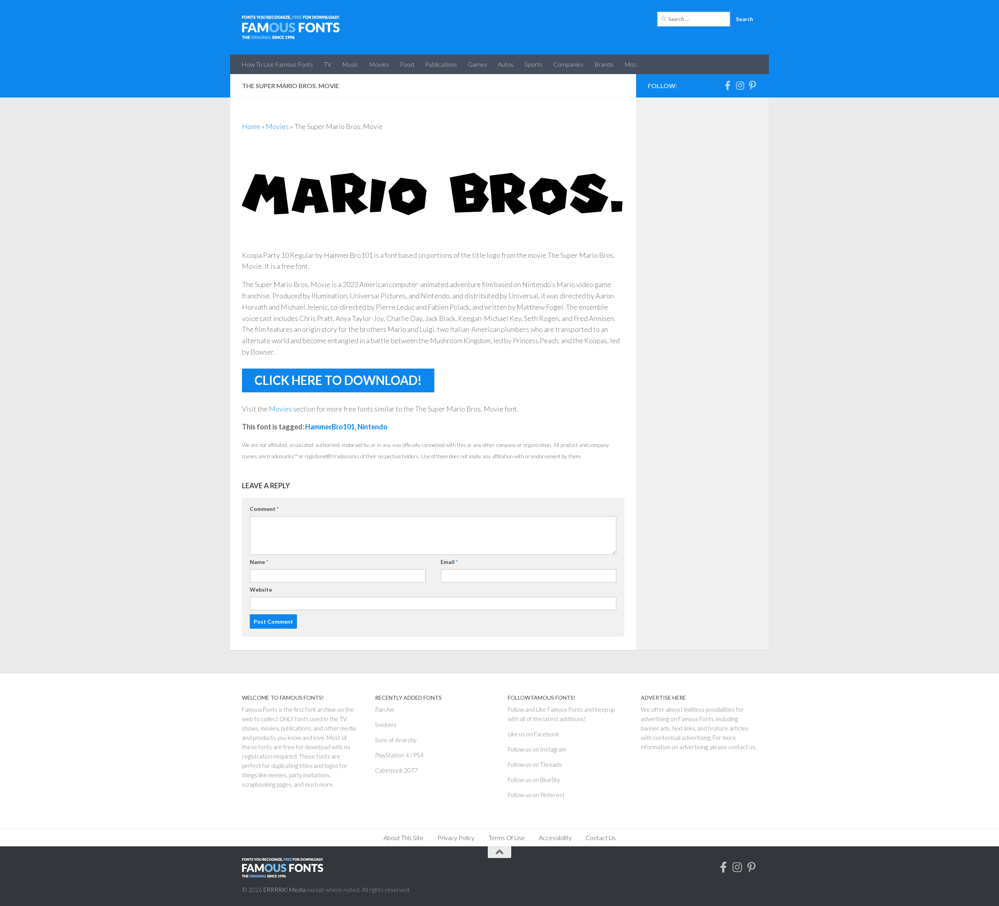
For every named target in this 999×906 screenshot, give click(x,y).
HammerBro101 (330, 426)
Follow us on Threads (535, 764)
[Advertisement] (702, 226)
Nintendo (372, 426)
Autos (506, 64)
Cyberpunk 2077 (396, 770)
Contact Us (601, 837)
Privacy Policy (456, 837)
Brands (603, 64)
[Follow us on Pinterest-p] (752, 85)
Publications (441, 64)
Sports (533, 64)
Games (477, 64)
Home (251, 126)
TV (327, 64)
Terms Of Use (507, 837)
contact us (741, 746)
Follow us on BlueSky (534, 779)
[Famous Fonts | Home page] (291, 27)
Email (449, 561)
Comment (264, 508)
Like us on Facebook (533, 734)
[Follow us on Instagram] (740, 85)
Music (350, 64)
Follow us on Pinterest (536, 794)
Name (259, 561)
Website (261, 589)
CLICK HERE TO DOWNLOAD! (338, 380)
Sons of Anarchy (395, 739)
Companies (568, 64)
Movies (379, 64)
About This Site (403, 837)
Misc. (631, 64)
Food (407, 64)
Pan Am (384, 709)
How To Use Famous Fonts (277, 64)
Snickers (385, 724)
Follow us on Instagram (537, 749)
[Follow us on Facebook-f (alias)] (727, 85)
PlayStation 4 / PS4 (399, 755)
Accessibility (555, 837)
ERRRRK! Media (284, 889)
